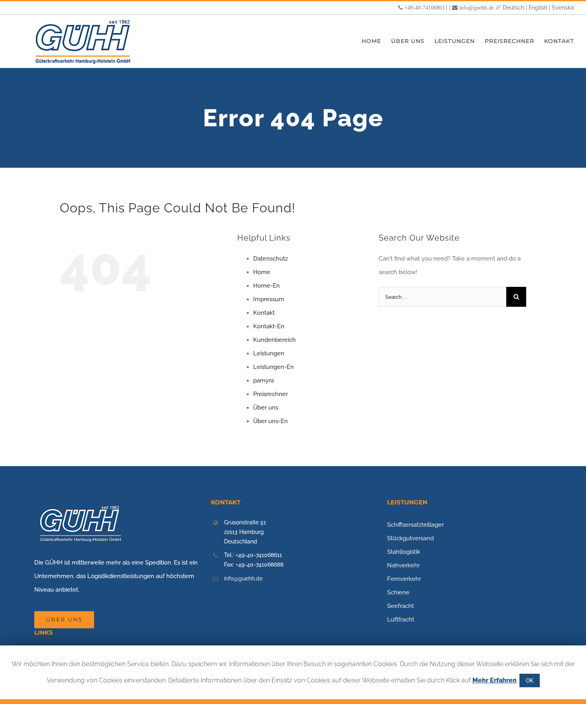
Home (261, 272)
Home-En (266, 285)
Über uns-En (270, 421)
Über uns (265, 407)
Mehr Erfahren (494, 680)
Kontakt (264, 312)
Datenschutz (270, 258)
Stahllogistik (403, 551)
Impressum (268, 299)
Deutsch (513, 7)
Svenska (563, 7)
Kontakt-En (268, 326)
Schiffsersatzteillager (415, 524)
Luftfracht (400, 619)
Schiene (398, 592)
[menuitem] (376, 41)
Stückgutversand (410, 538)
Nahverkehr (403, 565)
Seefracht (400, 606)
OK (529, 680)
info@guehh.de (476, 7)
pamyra (263, 380)
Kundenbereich (274, 339)
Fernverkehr (404, 578)
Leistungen (268, 353)
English (538, 7)
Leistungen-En (273, 367)
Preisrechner (270, 394)
